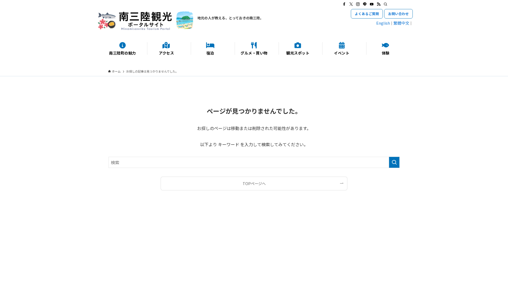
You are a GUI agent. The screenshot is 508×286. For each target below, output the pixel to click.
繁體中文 (401, 23)
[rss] (378, 4)
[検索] (385, 4)
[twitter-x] (351, 4)
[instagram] (358, 4)
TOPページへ (254, 183)
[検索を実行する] (394, 162)
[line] (364, 4)
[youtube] (371, 4)
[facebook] (344, 4)
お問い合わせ (398, 13)
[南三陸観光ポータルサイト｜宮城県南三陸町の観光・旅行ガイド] (145, 20)
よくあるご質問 (367, 13)
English (383, 23)
